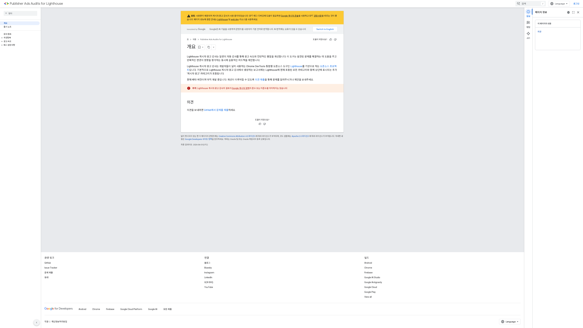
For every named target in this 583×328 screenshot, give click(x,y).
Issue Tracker (50, 267)
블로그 (207, 263)
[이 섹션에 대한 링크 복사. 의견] (197, 102)
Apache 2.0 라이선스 (300, 136)
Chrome (368, 267)
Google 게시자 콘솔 (289, 16)
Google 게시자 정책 (240, 88)
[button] (20, 38)
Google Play (370, 292)
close (578, 12)
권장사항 (318, 16)
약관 (46, 321)
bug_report (568, 12)
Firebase (368, 272)
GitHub (47, 263)
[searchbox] (20, 13)
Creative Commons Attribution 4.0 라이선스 (237, 136)
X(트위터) (208, 282)
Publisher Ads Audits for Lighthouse (36, 4)
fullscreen (573, 12)
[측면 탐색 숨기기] (37, 322)
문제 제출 (48, 272)
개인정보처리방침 (59, 321)
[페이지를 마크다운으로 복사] (209, 47)
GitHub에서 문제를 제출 (216, 110)
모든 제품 (167, 309)
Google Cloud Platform (131, 309)
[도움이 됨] (330, 39)
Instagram (209, 272)
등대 (46, 277)
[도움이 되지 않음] (335, 39)
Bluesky (208, 267)
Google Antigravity (373, 282)
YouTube (208, 287)
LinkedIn (208, 277)
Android (368, 263)
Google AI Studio (372, 277)
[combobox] (530, 3)
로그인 (576, 3)
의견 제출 (260, 79)
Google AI (152, 309)
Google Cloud (370, 287)
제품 (194, 39)
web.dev (235, 19)
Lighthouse (222, 19)
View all (368, 297)
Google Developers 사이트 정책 (198, 139)
